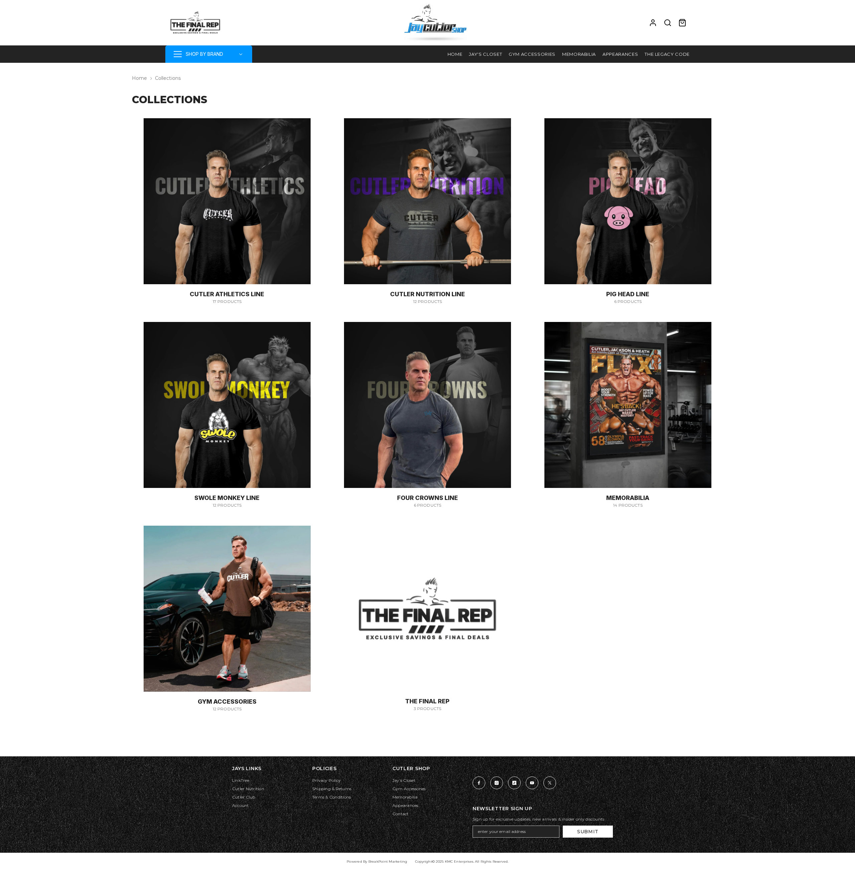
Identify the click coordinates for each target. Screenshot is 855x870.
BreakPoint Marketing (387, 861)
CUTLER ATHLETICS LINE (227, 294)
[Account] (653, 23)
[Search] (668, 23)
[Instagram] (496, 782)
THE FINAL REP (427, 701)
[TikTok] (514, 782)
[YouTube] (532, 782)
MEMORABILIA (627, 497)
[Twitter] (549, 782)
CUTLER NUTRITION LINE (427, 294)
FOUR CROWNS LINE (427, 497)
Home (139, 78)
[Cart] (682, 23)
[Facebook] (479, 782)
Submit (587, 832)
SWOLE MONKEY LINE (227, 497)
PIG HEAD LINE (627, 294)
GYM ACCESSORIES (227, 701)
